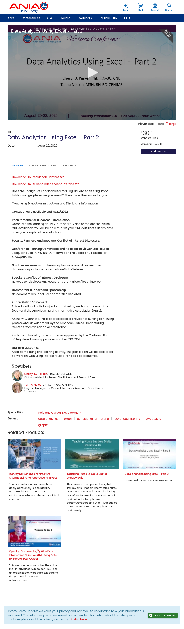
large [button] (172, 124)
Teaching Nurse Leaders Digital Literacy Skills (87, 475)
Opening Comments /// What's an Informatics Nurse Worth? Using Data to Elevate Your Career (33, 554)
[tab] (17, 165)
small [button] (161, 124)
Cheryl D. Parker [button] (35, 374)
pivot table (153, 419)
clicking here (78, 619)
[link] (126, 7)
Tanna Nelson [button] (33, 385)
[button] (140, 7)
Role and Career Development (60, 413)
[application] (92, 72)
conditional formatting (93, 419)
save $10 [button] (152, 144)
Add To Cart (158, 151)
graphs (43, 425)
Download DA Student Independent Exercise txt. (45, 184)
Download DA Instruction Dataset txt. (38, 177)
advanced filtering (127, 419)
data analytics (48, 419)
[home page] (42, 7)
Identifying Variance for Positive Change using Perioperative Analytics (33, 475)
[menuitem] (10, 18)
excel (68, 419)
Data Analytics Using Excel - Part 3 (147, 474)
